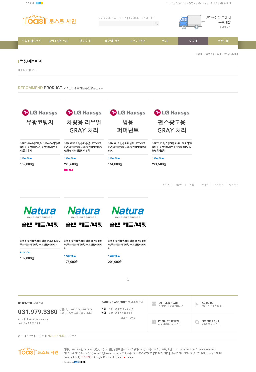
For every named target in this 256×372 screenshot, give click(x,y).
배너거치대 (133, 18)
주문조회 (213, 3)
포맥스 (115, 18)
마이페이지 (225, 3)
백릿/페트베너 (231, 54)
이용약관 (71, 335)
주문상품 (223, 41)
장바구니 (202, 3)
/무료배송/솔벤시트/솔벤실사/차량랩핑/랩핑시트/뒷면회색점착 (83, 147)
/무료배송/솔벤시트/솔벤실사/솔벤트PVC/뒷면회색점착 (172, 147)
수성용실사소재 (31, 41)
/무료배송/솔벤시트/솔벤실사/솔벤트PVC (127, 147)
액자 (165, 41)
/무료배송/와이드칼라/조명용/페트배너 (40, 243)
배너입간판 (112, 41)
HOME (199, 54)
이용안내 (191, 3)
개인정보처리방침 (56, 335)
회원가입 (180, 3)
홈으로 (21, 335)
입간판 (123, 18)
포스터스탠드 (147, 18)
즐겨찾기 (29, 3)
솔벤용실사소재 (58, 41)
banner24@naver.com (105, 353)
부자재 (193, 41)
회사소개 (30, 335)
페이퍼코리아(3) (27, 70)
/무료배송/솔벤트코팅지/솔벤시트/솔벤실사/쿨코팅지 (40, 147)
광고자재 (84, 41)
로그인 (170, 3)
